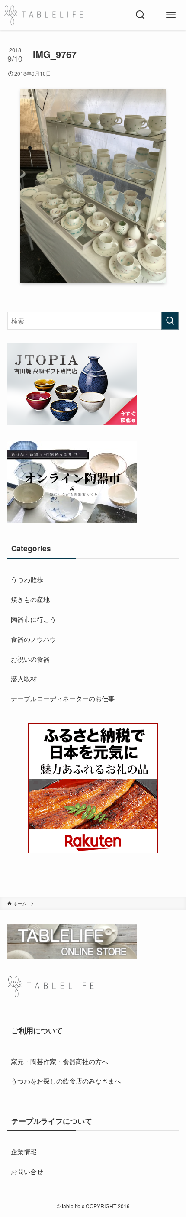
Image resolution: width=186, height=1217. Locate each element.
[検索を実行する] (170, 321)
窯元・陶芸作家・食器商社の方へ (59, 1061)
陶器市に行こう (33, 619)
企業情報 (24, 1151)
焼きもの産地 (30, 599)
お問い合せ (27, 1171)
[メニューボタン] (171, 15)
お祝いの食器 (30, 659)
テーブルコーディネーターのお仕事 (63, 698)
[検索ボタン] (140, 15)
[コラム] (43, 15)
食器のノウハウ (33, 639)
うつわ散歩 (27, 579)
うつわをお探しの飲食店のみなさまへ (66, 1080)
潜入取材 (24, 678)
